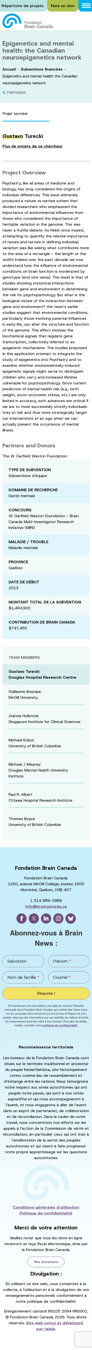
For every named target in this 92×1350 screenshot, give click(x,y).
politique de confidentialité (59, 1025)
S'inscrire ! (46, 993)
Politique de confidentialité (46, 1213)
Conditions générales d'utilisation (46, 1207)
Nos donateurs (46, 1262)
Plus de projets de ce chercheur (32, 146)
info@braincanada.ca (46, 906)
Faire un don (63, 5)
